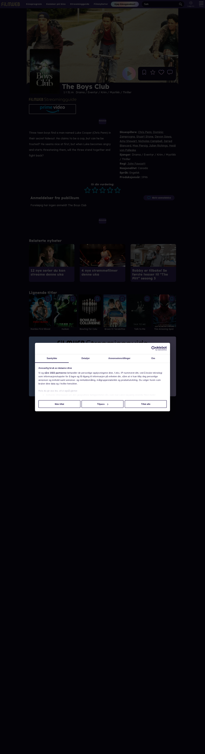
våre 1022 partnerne (55, 373)
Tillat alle (145, 404)
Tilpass (101, 404)
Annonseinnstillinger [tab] (119, 358)
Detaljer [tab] (85, 358)
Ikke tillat (59, 404)
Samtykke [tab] (52, 358)
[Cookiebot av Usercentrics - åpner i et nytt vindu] (153, 348)
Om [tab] (153, 358)
